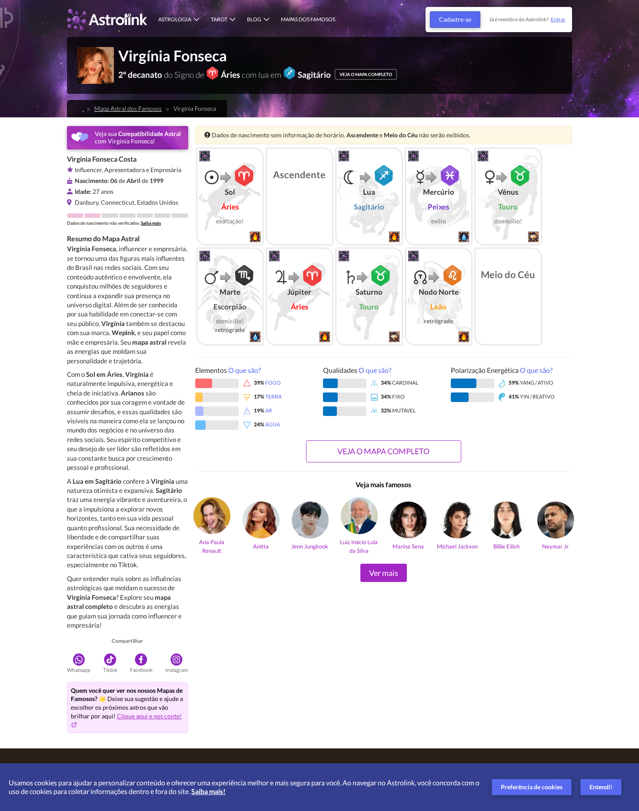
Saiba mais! (208, 791)
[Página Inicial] (81, 108)
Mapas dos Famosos (308, 19)
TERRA (273, 396)
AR (268, 410)
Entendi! (600, 787)
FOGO (273, 382)
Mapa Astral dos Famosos (128, 108)
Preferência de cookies (531, 787)
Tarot (219, 19)
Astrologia (174, 19)
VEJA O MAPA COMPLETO (365, 74)
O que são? (244, 370)
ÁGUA (272, 424)
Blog (254, 19)
